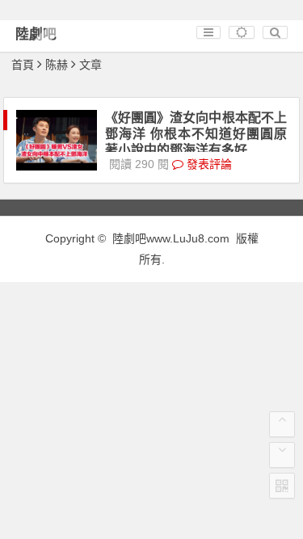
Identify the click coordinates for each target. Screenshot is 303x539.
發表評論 (207, 164)
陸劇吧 (36, 34)
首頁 (22, 64)
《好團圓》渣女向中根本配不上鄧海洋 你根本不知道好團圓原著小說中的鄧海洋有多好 (196, 134)
